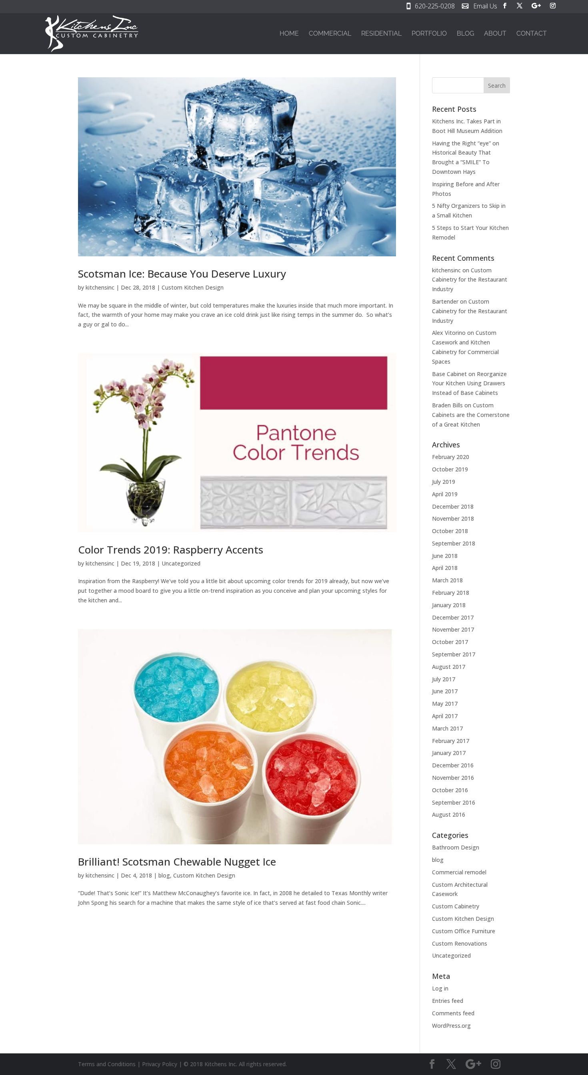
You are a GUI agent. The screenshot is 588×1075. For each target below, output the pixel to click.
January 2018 (449, 605)
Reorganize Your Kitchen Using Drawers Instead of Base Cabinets (469, 383)
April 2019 (445, 494)
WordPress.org (451, 1025)
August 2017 (448, 666)
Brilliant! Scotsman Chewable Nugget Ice (177, 861)
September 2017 (453, 654)
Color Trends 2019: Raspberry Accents (170, 549)
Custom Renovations (459, 943)
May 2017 (445, 703)
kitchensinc (100, 287)
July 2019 (443, 481)
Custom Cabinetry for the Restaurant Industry (469, 279)
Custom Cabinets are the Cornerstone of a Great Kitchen (471, 414)
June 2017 (445, 691)
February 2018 (450, 592)
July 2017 (443, 679)
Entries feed (447, 1001)
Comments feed (453, 1013)
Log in (440, 988)
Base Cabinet (449, 374)
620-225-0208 (435, 7)
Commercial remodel (459, 872)
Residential (381, 34)
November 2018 (453, 518)
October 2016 (450, 790)
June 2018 (445, 556)
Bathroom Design (455, 847)
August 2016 (448, 814)
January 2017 (449, 753)
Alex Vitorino (449, 332)
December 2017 (453, 617)
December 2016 (453, 765)
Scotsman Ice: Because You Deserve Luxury (182, 273)
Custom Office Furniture (463, 931)
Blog (465, 34)
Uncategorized (181, 563)
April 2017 (445, 716)
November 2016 (453, 777)
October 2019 (450, 469)
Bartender (445, 301)
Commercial (330, 34)
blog (164, 875)
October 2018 (450, 531)
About (495, 34)
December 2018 (453, 506)
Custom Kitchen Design (193, 287)
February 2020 (450, 457)
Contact (531, 34)
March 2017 (447, 728)
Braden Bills (447, 405)
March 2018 (447, 580)
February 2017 (450, 741)
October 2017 (450, 642)
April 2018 (445, 568)
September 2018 (453, 543)
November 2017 (453, 629)
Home (289, 34)
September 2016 (453, 802)
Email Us (485, 7)
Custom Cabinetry (455, 906)
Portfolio (429, 34)
